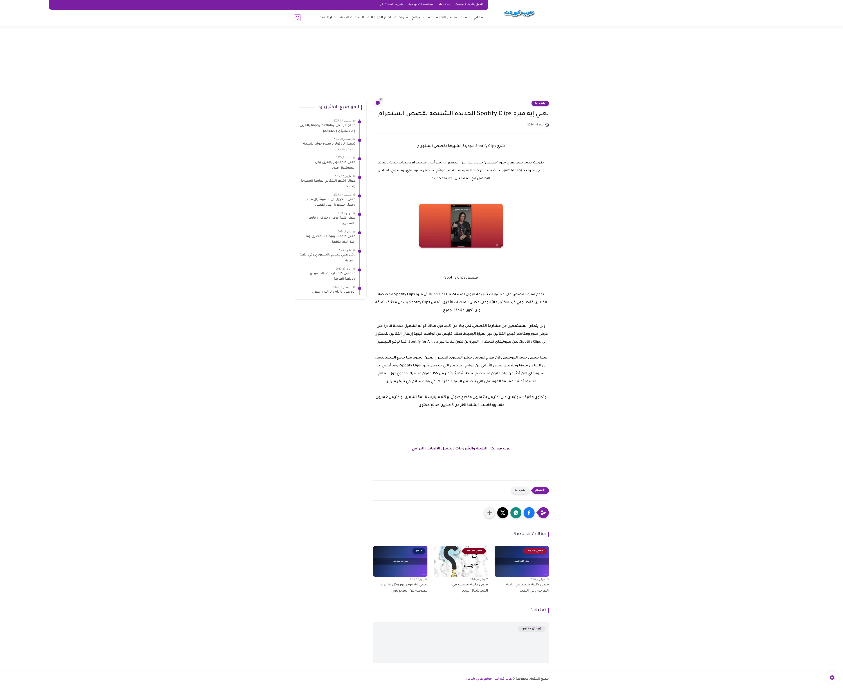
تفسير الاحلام (446, 18)
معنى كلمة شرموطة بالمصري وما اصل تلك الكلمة (330, 239)
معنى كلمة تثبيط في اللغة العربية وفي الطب (527, 588)
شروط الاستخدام (391, 4)
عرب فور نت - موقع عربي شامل (489, 679)
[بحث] (297, 17)
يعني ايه (540, 103)
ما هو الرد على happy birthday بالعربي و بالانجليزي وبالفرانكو (327, 128)
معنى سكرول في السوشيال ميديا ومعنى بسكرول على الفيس (330, 202)
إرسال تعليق (531, 628)
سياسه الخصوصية (421, 4)
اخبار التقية (328, 18)
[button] (529, 512)
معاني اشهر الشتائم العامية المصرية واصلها (328, 184)
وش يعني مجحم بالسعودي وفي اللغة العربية (327, 258)
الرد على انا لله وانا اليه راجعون (333, 292)
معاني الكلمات (471, 18)
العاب (427, 18)
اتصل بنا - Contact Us (469, 4)
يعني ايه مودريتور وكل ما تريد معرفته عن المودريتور (403, 588)
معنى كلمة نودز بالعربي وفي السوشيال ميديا (335, 165)
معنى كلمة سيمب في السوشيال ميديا (470, 588)
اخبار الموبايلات (379, 18)
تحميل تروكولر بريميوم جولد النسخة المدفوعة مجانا (329, 147)
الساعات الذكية (352, 18)
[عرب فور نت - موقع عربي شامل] (519, 12)
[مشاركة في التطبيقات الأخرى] (489, 512)
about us (444, 4)
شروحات (401, 18)
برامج (415, 18)
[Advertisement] (421, 66)
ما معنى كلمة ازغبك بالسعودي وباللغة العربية (332, 276)
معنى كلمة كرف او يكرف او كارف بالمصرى (332, 221)
